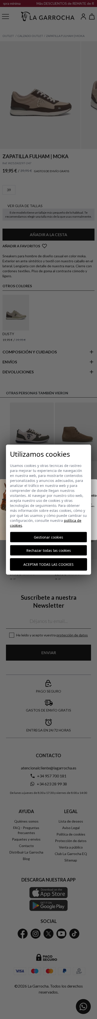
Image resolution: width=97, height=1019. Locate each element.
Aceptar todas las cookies (48, 564)
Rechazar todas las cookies (48, 550)
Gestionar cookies (48, 537)
